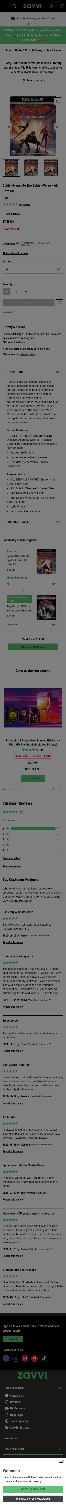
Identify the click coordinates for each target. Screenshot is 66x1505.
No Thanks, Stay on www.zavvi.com (33, 1498)
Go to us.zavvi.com (33, 1489)
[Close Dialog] (61, 1461)
